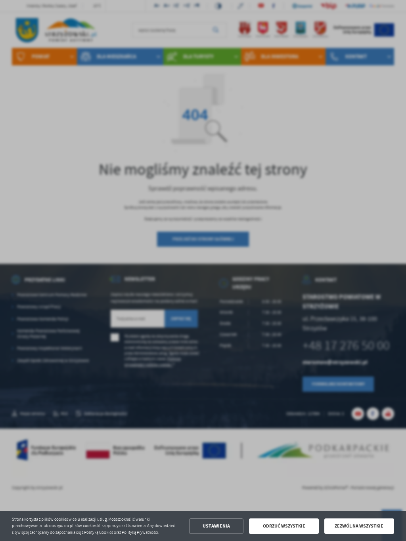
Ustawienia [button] (216, 526)
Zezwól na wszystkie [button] (359, 526)
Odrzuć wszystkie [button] (284, 526)
